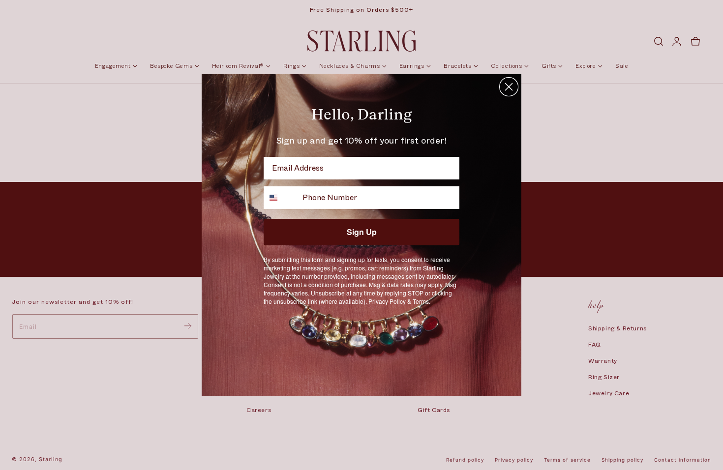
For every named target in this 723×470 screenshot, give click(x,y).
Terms (421, 301)
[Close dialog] (508, 86)
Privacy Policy (387, 301)
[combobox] (281, 197)
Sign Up (362, 231)
